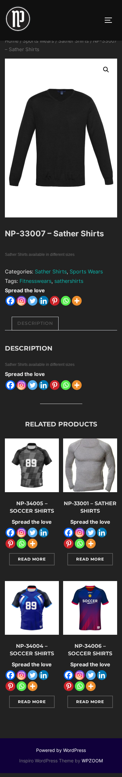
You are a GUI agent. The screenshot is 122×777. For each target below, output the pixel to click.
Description (35, 323)
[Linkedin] (43, 301)
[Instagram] (21, 301)
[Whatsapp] (66, 301)
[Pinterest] (55, 301)
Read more (32, 559)
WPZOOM (92, 760)
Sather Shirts (73, 41)
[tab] (35, 323)
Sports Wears (38, 41)
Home (12, 41)
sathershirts (68, 281)
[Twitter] (32, 301)
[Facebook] (10, 301)
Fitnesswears (35, 281)
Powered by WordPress (61, 750)
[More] (77, 301)
